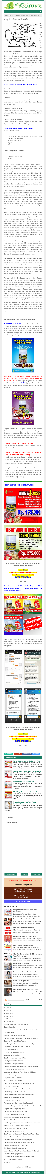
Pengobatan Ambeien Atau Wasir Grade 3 (17, 1046)
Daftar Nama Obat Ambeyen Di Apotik (15, 1128)
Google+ (18, 754)
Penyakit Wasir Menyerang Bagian (14, 1109)
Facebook (27, 754)
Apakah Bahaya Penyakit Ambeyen (15, 1035)
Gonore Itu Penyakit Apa (21, 981)
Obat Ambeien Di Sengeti (12, 1100)
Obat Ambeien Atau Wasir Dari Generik (27, 771)
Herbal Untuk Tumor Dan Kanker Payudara (27, 972)
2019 (8, 1010)
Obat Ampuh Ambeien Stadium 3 (14, 1069)
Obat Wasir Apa (9, 1032)
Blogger (28, 1167)
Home (6, 15)
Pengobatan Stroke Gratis (21, 963)
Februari (9, 1163)
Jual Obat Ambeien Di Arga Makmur (15, 1148)
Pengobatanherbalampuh (13, 1172)
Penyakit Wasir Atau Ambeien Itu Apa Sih (17, 1137)
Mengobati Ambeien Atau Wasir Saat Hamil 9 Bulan (20, 1072)
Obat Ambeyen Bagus (11, 1075)
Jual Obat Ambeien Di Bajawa (13, 1080)
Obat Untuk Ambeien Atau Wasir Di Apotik (17, 1024)
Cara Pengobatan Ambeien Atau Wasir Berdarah (19, 1142)
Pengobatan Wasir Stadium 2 (13, 1078)
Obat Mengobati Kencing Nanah (23, 927)
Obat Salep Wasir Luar (11, 1049)
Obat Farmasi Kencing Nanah (23, 945)
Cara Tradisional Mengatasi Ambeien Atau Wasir (19, 1083)
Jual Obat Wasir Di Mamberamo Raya (15, 1120)
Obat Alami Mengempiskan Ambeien (15, 1041)
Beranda (24, 874)
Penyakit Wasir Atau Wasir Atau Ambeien (17, 1125)
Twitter (36, 754)
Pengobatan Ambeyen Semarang (14, 1063)
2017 (8, 1016)
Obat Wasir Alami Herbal (11, 1086)
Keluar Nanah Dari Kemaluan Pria (24, 919)
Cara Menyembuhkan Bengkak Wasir (15, 1058)
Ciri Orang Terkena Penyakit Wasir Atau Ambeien (19, 1089)
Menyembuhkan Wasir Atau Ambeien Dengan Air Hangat (21, 1151)
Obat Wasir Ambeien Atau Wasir (14, 1052)
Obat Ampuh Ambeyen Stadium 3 (25, 792)
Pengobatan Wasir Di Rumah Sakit (24, 936)
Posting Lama (36, 874)
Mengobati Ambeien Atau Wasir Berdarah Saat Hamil (24, 803)
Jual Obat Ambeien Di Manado (13, 1159)
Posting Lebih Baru (11, 874)
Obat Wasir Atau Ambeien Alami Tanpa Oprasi (18, 1139)
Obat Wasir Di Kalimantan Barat (14, 1114)
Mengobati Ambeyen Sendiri (12, 1055)
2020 (8, 1008)
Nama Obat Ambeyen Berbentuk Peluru (27, 761)
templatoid (37, 1172)
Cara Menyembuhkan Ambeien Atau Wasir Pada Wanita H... (22, 1038)
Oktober (9, 1021)
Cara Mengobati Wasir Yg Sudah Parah (16, 1145)
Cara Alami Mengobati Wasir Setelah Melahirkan (19, 1094)
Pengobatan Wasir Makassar (23, 781)
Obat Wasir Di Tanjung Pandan (13, 1154)
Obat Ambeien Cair (10, 1027)
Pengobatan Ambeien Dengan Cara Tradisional (18, 1103)
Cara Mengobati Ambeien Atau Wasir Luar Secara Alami (21, 1066)
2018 (8, 1013)
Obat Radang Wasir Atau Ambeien (14, 1092)
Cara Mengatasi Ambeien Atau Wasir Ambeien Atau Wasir (22, 1123)
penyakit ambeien (14, 15)
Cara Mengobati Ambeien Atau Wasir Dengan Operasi (20, 1044)
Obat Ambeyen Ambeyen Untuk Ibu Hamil (17, 1117)
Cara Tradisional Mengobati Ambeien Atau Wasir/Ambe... (21, 1134)
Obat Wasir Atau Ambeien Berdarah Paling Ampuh (19, 1156)
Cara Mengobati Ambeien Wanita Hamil (16, 1111)
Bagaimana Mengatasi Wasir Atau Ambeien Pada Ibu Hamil (22, 1106)
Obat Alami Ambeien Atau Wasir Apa (25, 989)
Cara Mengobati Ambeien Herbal (14, 1131)
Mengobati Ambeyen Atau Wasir (14, 1097)
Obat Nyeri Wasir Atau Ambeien (14, 1061)
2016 (8, 1019)
